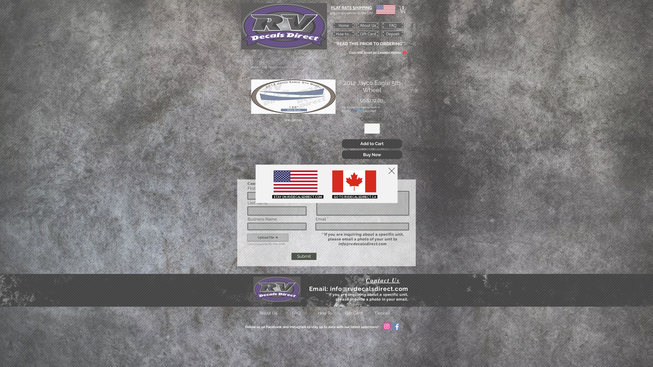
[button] (391, 171)
